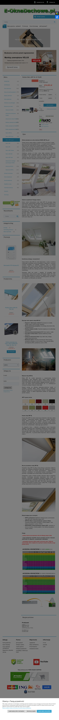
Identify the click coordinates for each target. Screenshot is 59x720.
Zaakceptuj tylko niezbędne (16, 711)
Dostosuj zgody (31, 711)
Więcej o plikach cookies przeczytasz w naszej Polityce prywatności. (16, 708)
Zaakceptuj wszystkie (44, 711)
